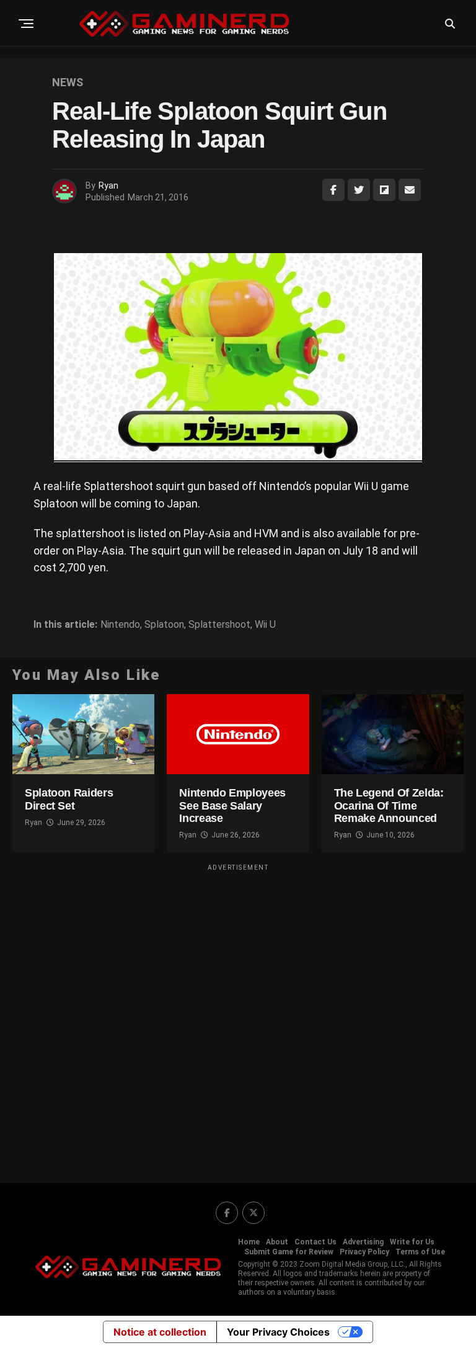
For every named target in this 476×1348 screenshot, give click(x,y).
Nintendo (120, 625)
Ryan (108, 185)
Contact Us (315, 1242)
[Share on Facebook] (333, 190)
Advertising (363, 1242)
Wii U (265, 625)
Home (249, 1242)
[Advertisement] (238, 1015)
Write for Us (412, 1242)
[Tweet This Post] (359, 190)
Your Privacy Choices (278, 1332)
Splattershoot (219, 625)
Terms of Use (420, 1252)
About (277, 1242)
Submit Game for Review (288, 1252)
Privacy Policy (364, 1252)
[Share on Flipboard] (384, 190)
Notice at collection (159, 1332)
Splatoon (164, 625)
